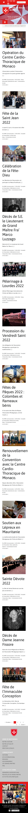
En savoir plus (15, 810)
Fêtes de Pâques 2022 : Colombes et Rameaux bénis (13, 396)
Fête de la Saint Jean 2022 (10, 117)
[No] (26, 808)
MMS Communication (9, 79)
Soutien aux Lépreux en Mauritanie (11, 527)
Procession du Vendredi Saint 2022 (14, 335)
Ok (9, 810)
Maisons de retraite (14, 420)
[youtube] (8, 4)
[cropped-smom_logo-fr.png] (14, 7)
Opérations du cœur (12, 81)
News (22, 79)
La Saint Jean (13, 135)
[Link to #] (3, 2)
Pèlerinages (5, 298)
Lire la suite (5, 84)
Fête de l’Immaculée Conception (12, 691)
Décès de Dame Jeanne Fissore (13, 640)
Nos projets (4, 81)
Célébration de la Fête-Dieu (11, 170)
